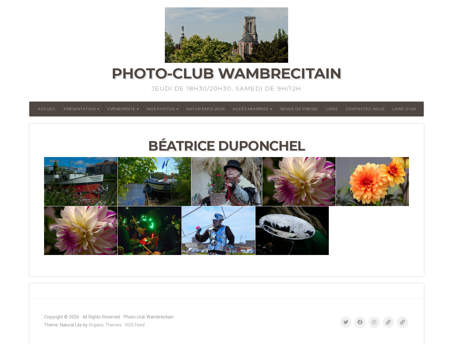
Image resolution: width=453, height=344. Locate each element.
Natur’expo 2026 (205, 109)
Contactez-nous (365, 109)
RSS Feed (135, 325)
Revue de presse (299, 109)
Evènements (121, 109)
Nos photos (161, 109)
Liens (332, 109)
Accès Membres (250, 109)
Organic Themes (105, 325)
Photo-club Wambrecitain (226, 73)
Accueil (47, 109)
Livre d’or (404, 109)
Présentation (80, 109)
